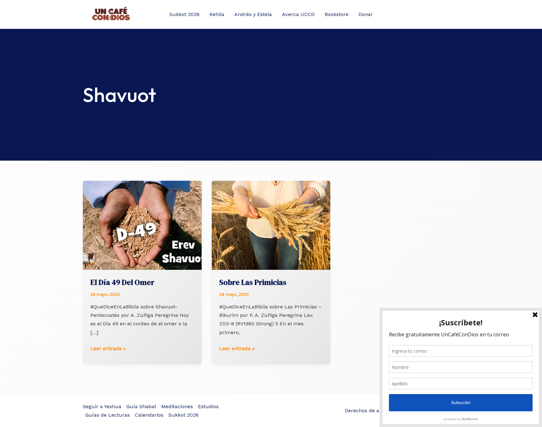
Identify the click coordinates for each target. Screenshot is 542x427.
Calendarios (149, 415)
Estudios (208, 406)
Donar (366, 14)
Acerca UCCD (298, 14)
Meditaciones (177, 406)
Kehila (217, 14)
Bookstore (336, 14)
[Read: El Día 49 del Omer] (142, 225)
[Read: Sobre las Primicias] (271, 225)
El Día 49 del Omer (122, 282)
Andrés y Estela (253, 14)
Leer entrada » (108, 349)
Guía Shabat (141, 406)
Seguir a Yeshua (102, 406)
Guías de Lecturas (107, 415)
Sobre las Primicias (252, 282)
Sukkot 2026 (184, 14)
